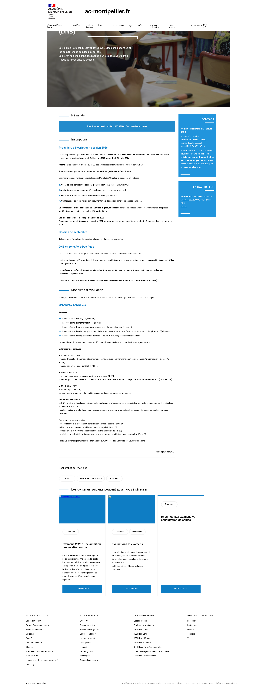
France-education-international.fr (40, 651)
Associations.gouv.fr (89, 660)
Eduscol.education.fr (35, 630)
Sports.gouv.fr (86, 656)
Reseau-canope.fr (34, 643)
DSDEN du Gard (140, 634)
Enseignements (117, 25)
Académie (76, 25)
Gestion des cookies (199, 683)
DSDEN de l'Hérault (142, 638)
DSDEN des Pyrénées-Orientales (148, 647)
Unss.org (30, 664)
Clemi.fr (29, 647)
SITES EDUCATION (37, 615)
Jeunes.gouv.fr (86, 651)
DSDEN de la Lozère (142, 643)
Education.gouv (187, 200)
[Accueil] (60, 11)
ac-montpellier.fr (107, 11)
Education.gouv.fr (33, 621)
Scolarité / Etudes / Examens (94, 26)
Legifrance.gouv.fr (88, 638)
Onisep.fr (30, 634)
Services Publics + (88, 634)
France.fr (84, 647)
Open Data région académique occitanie (151, 651)
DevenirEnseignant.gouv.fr (37, 625)
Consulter (63, 280)
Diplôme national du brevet (90, 478)
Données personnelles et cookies (176, 683)
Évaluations (137, 532)
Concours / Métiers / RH (137, 26)
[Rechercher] (204, 26)
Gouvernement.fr (87, 625)
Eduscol (107, 441)
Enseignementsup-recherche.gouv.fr (42, 660)
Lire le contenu (82, 588)
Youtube (191, 634)
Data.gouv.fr (85, 643)
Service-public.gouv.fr (89, 630)
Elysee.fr (84, 621)
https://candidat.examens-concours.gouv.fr (110, 185)
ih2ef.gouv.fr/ (32, 656)
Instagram (192, 625)
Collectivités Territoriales (145, 656)
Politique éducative (154, 26)
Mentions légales (154, 683)
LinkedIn (191, 630)
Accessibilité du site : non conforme (223, 683)
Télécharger (64, 239)
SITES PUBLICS (89, 615)
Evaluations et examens (127, 544)
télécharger (105, 171)
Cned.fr (29, 638)
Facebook (191, 621)
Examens (114, 478)
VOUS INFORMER (144, 615)
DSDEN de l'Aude (141, 630)
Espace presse (172, 26)
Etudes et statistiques (144, 625)
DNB (67, 478)
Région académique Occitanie (55, 26)
